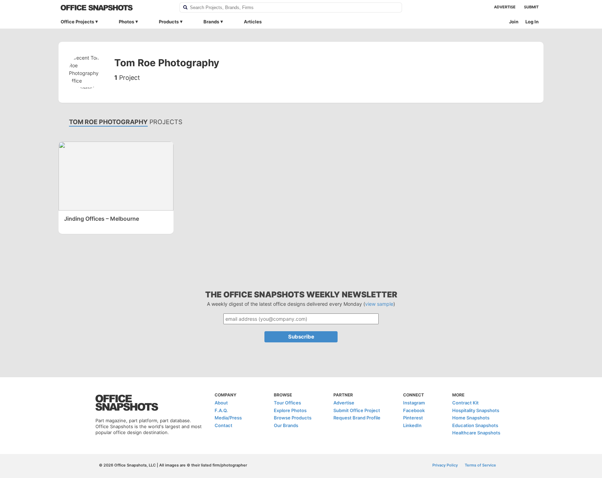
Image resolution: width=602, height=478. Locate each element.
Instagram (414, 402)
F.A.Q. (221, 410)
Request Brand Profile (356, 417)
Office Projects (77, 21)
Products (169, 21)
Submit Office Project (356, 410)
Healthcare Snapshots (476, 432)
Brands (211, 21)
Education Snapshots (475, 425)
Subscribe (301, 336)
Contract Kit (465, 402)
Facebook (414, 410)
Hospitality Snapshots (475, 410)
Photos (126, 21)
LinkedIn (412, 425)
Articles (253, 21)
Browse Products (292, 417)
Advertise (505, 7)
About (221, 402)
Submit (531, 7)
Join (513, 21)
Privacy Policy (445, 465)
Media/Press (228, 417)
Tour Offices (287, 402)
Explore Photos (290, 410)
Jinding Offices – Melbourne (101, 218)
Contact (223, 425)
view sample (379, 304)
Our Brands (286, 425)
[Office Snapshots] (115, 7)
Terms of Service (480, 465)
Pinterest (413, 417)
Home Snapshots (470, 417)
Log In (532, 21)
